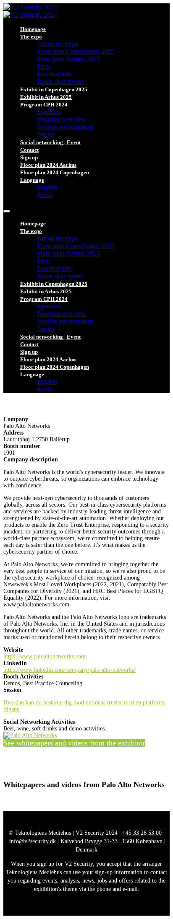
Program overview (61, 119)
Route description (60, 81)
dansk (44, 194)
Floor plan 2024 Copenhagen (54, 172)
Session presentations (65, 126)
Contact (29, 150)
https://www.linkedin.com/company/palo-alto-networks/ (69, 670)
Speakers (49, 111)
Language (32, 180)
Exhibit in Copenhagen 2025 (53, 89)
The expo (31, 37)
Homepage (33, 29)
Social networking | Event (50, 142)
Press (44, 66)
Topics (46, 134)
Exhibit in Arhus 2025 (46, 97)
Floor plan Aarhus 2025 (68, 58)
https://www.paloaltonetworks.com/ (45, 656)
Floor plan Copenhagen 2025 (76, 51)
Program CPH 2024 (44, 104)
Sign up (29, 157)
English (47, 187)
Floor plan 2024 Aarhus (48, 165)
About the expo (57, 43)
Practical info (54, 74)
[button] (74, 743)
